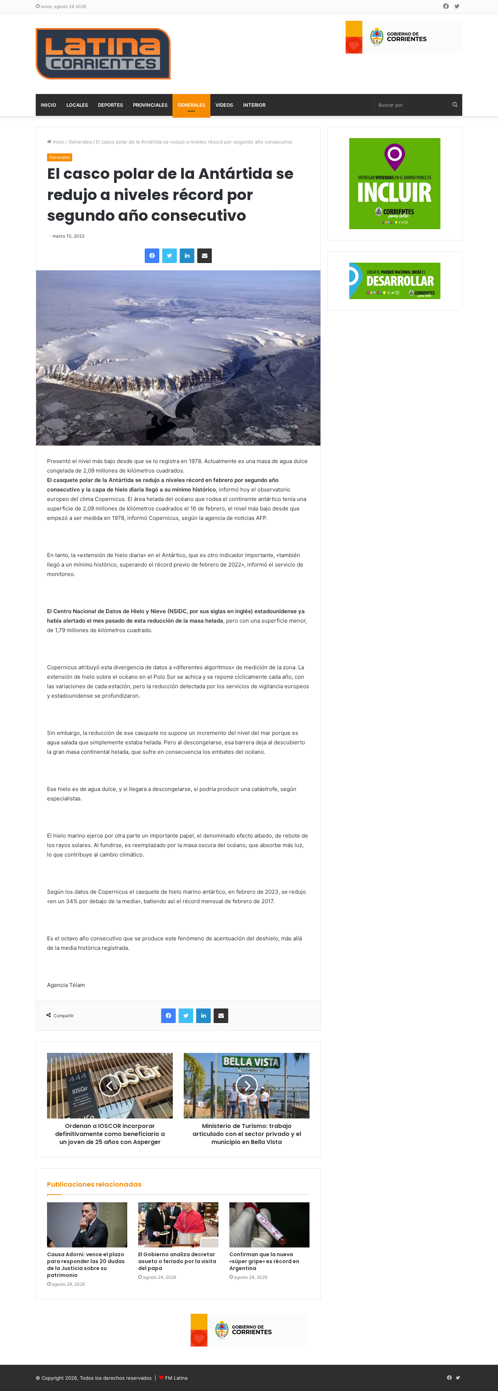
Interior (254, 105)
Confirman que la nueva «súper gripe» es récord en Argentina (264, 1261)
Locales (77, 105)
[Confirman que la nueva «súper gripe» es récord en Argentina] (269, 1224)
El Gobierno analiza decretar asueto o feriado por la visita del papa (177, 1261)
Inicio (48, 105)
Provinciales (150, 105)
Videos (224, 105)
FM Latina (176, 1378)
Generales (191, 105)
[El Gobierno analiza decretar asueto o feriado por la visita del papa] (178, 1224)
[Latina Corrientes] (103, 53)
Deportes (110, 105)
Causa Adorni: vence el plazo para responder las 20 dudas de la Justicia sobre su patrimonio (86, 1265)
